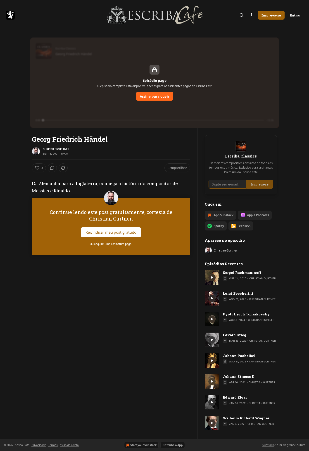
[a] (212, 277)
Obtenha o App (172, 445)
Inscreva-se (271, 15)
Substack (268, 445)
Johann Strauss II (238, 376)
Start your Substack (143, 445)
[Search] (241, 15)
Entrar (295, 15)
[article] (241, 277)
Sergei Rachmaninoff (242, 272)
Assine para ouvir (154, 96)
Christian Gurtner (56, 149)
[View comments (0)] (52, 167)
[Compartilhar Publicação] (251, 15)
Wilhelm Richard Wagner (246, 418)
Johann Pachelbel (239, 355)
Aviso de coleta (69, 445)
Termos (53, 445)
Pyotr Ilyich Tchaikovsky (246, 314)
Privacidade (38, 445)
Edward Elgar (235, 397)
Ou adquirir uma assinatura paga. (111, 244)
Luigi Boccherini (238, 293)
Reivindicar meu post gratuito (111, 232)
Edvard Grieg (234, 335)
